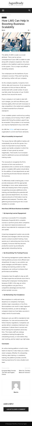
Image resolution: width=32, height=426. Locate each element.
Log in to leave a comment (16, 409)
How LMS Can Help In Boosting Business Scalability (15, 24)
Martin (3, 30)
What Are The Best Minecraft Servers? (24, 371)
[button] (3, 10)
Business (8, 14)
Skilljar (12, 129)
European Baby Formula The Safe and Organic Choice (9, 372)
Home (3, 14)
